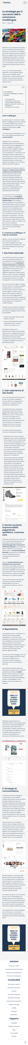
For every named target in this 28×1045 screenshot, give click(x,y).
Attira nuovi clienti (14, 966)
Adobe (4, 413)
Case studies (14, 1033)
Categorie (14, 1023)
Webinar (14, 1036)
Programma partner (14, 1026)
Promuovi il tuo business (14, 976)
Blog (14, 1030)
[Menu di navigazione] (25, 2)
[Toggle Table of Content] (22, 87)
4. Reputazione (8, 105)
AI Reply (14, 1008)
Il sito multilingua (8, 92)
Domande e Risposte (14, 994)
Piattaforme (14, 1014)
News (3, 23)
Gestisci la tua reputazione (14, 972)
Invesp (18, 654)
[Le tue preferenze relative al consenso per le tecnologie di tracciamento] (25, 1042)
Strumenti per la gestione (14, 1001)
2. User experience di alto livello (12, 101)
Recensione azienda (14, 984)
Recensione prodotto (14, 988)
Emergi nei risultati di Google (14, 969)
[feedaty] (5, 2)
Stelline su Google (14, 1004)
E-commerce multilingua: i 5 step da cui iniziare (13, 94)
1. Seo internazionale (10, 99)
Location (14, 991)
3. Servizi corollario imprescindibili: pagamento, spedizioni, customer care (14, 103)
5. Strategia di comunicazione (12, 107)
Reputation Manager (14, 998)
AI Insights (14, 1011)
